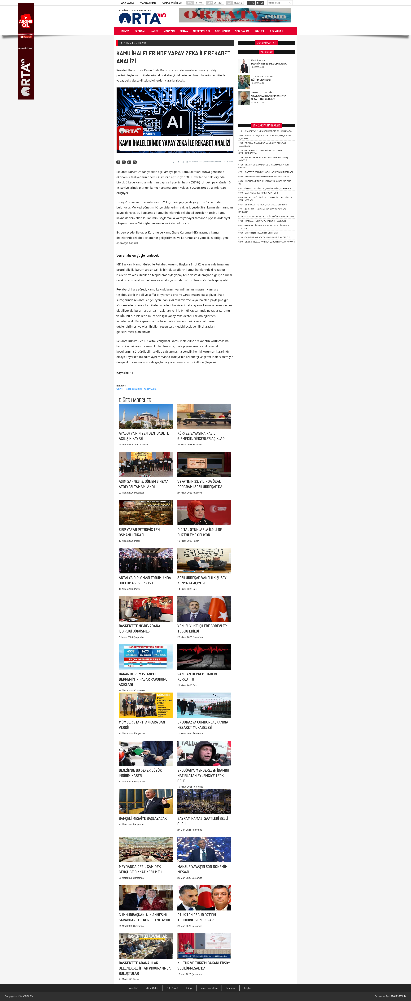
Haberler (130, 43)
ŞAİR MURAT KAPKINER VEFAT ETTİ (258, 192)
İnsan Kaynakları (209, 988)
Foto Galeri (172, 988)
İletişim (247, 988)
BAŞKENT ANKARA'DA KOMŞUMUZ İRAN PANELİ (263, 237)
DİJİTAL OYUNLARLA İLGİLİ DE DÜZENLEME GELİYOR (266, 216)
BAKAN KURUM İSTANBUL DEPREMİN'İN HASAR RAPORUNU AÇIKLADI (143, 679)
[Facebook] (118, 162)
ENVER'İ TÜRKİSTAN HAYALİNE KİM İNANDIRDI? (263, 176)
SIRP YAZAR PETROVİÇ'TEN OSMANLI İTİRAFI (262, 204)
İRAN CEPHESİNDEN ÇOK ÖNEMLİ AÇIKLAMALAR (264, 188)
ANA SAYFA (127, 2)
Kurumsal (230, 988)
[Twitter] (124, 162)
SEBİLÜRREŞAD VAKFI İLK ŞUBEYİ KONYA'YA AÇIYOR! (266, 241)
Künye (189, 988)
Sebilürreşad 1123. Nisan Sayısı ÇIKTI (258, 232)
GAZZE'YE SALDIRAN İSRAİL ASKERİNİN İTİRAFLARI (265, 172)
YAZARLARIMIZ (147, 2)
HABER (142, 43)
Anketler (133, 988)
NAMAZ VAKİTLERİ (172, 2)
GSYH (119, 388)
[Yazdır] (174, 161)
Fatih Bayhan (258, 91)
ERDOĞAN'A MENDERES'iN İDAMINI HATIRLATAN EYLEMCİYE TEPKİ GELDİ (203, 775)
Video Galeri (152, 988)
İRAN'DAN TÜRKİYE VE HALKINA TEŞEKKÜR (262, 220)
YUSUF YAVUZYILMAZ (263, 59)
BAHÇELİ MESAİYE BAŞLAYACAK (143, 818)
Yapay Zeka (150, 388)
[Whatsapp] (135, 162)
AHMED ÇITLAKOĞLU (262, 75)
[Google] (129, 162)
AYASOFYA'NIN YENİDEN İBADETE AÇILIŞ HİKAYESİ (265, 131)
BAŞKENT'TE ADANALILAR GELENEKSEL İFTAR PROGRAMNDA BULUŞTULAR (145, 968)
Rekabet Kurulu (133, 388)
